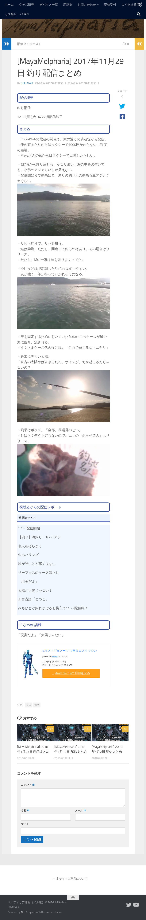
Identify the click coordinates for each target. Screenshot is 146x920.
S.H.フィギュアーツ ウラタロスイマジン (69, 650)
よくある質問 (130, 4)
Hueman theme (53, 912)
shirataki (27, 83)
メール (80, 810)
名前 (25, 810)
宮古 (28, 704)
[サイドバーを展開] (6, 44)
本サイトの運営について (71, 878)
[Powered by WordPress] (22, 912)
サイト (25, 824)
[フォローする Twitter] (129, 904)
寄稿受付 (110, 4)
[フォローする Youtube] (135, 904)
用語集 (67, 4)
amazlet (55, 657)
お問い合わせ (87, 4)
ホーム (9, 4)
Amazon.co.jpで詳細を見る (72, 673)
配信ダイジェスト (29, 44)
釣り (37, 704)
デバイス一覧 (49, 4)
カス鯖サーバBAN (17, 14)
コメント (28, 784)
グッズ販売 (26, 4)
